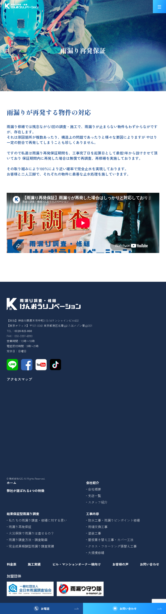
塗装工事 (94, 533)
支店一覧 (94, 495)
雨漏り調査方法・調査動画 (28, 539)
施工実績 (34, 564)
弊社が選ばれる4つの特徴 (25, 490)
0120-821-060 (23, 331)
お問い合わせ (128, 608)
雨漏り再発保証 (20, 526)
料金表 (11, 564)
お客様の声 (120, 564)
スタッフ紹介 (97, 502)
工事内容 (92, 513)
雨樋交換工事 (97, 526)
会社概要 (94, 489)
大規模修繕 (96, 552)
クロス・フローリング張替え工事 (112, 546)
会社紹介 (92, 482)
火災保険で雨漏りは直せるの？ (31, 533)
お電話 (45, 608)
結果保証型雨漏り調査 (23, 513)
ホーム (11, 482)
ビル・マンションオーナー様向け (76, 564)
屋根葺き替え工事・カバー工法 (110, 539)
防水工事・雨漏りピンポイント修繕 (114, 520)
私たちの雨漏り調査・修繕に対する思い (38, 520)
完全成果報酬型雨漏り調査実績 (31, 546)
